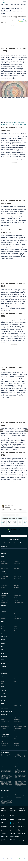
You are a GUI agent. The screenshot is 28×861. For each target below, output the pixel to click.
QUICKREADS (4, 696)
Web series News (4, 602)
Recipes (15, 628)
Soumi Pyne (4, 22)
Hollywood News (17, 595)
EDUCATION (3, 611)
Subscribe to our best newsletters (14, 533)
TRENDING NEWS (4, 714)
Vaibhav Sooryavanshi (5, 726)
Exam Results (3, 618)
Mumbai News (4, 585)
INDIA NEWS (3, 553)
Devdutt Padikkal (4, 563)
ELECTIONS (3, 693)
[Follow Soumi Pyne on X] (9, 22)
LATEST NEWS (4, 546)
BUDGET (2, 653)
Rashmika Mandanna (5, 724)
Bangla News (16, 743)
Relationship (3, 630)
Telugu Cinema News (5, 600)
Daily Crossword (17, 705)
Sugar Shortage (17, 717)
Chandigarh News (4, 576)
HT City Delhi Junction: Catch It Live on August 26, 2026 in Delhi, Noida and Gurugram (20, 771)
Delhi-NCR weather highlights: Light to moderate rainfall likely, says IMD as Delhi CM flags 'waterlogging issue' (20, 795)
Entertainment (23, 4)
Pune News (16, 587)
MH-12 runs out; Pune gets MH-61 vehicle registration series (20, 776)
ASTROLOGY (3, 605)
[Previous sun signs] (2, 522)
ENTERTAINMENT (4, 593)
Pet (1, 633)
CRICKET (2, 556)
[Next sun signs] (26, 522)
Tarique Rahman (17, 719)
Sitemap (2, 815)
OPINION (3, 663)
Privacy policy (3, 810)
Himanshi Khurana (17, 721)
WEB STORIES (4, 636)
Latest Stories (5, 752)
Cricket (11, 4)
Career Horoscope (17, 728)
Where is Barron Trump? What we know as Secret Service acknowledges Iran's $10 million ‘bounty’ (6, 783)
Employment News (18, 616)
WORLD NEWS (4, 550)
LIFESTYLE (3, 621)
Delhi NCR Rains (4, 717)
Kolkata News (3, 583)
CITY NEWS (3, 571)
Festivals (15, 626)
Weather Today (13, 810)
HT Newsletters (22, 810)
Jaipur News (16, 580)
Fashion (2, 626)
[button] (1, 1)
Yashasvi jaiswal (17, 724)
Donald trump (3, 719)
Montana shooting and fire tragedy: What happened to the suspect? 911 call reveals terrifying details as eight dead (20, 764)
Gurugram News (17, 578)
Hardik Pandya (17, 563)
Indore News (3, 580)
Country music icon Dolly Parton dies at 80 (6, 755)
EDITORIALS (3, 666)
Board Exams (16, 613)
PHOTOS (2, 646)
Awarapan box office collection (20, 726)
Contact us (12, 808)
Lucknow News (17, 583)
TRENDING (3, 639)
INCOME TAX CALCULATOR (6, 711)
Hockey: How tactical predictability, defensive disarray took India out (6, 770)
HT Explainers (17, 748)
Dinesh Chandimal (4, 568)
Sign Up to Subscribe (14, 539)
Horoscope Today (17, 730)
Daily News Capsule (5, 536)
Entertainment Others (18, 602)
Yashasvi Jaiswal (4, 566)
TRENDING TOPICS (5, 734)
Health (2, 628)
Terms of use (21, 808)
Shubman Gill (16, 561)
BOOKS (2, 686)
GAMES (2, 703)
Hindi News (16, 745)
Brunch (15, 624)
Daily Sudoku (3, 705)
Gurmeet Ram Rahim (5, 721)
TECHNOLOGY (4, 673)
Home (2, 4)
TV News (16, 600)
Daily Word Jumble (4, 708)
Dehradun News (17, 576)
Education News (17, 618)
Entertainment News (5, 743)
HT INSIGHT (3, 690)
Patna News (3, 587)
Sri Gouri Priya (3, 728)
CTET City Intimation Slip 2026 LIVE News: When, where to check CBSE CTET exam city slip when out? (6, 795)
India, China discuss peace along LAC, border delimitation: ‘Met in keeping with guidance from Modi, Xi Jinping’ (20, 783)
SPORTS (2, 676)
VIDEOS (2, 649)
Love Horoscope (4, 730)
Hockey (2, 681)
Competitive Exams (4, 616)
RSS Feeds (12, 815)
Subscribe (24, 1)
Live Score (3, 561)
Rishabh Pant (16, 566)
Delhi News (3, 578)
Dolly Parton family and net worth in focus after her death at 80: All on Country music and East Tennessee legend (6, 764)
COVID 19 (3, 700)
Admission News (4, 613)
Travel (15, 630)
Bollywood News (4, 595)
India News (16, 4)
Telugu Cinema (17, 741)
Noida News (16, 585)
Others (2, 683)
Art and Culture (4, 624)
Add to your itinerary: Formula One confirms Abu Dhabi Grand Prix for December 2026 (6, 777)
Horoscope (3, 608)
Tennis (15, 681)
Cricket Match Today (18, 559)
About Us (2, 808)
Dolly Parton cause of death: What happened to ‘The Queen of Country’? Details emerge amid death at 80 (20, 756)
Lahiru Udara (16, 568)
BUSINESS (3, 643)
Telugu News (3, 745)
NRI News (3, 748)
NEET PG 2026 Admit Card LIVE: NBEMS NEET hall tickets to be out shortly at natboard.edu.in (6, 802)
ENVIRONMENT (4, 656)
